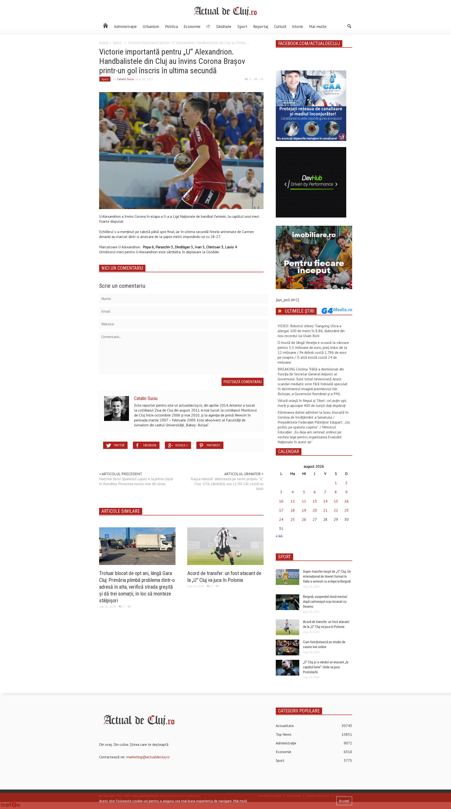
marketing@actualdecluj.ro (148, 757)
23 (346, 510)
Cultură (280, 26)
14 (325, 501)
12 (304, 501)
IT (208, 26)
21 (325, 510)
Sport (242, 26)
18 (293, 510)
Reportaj (260, 26)
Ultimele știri (299, 311)
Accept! (344, 801)
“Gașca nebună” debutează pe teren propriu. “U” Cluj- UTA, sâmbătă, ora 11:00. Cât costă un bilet (227, 483)
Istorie (297, 26)
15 (336, 501)
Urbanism (151, 26)
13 (315, 501)
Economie (192, 26)
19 (304, 510)
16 (346, 501)
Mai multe (318, 26)
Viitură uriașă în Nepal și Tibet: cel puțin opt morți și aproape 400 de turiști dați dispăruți (312, 403)
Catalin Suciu (125, 79)
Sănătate (223, 26)
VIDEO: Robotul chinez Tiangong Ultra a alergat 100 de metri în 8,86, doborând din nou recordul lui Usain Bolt (311, 330)
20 (315, 510)
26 (304, 519)
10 (281, 501)
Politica (171, 26)
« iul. (279, 535)
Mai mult (240, 800)
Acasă (103, 42)
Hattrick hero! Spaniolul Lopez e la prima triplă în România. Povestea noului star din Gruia (136, 481)
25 (293, 519)
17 (281, 510)
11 (293, 501)
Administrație (125, 26)
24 (281, 519)
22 (336, 510)
